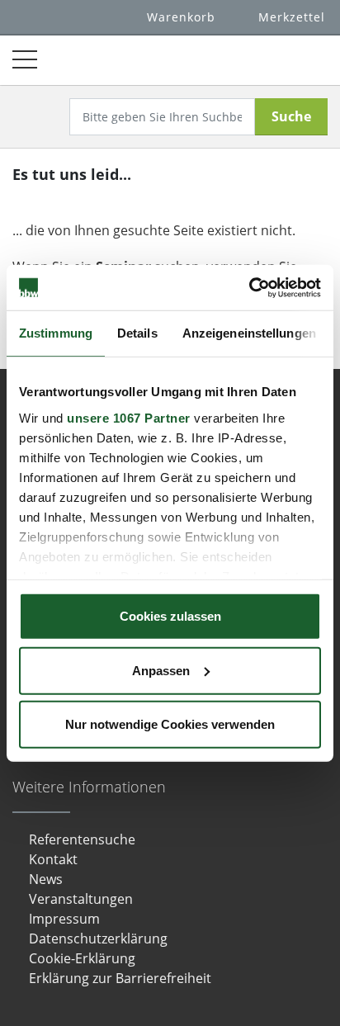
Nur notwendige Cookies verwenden (170, 724)
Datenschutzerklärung (98, 938)
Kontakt (53, 859)
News (46, 879)
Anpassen (161, 670)
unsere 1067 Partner (129, 417)
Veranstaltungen (81, 899)
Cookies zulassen (170, 616)
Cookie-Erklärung (82, 958)
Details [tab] (137, 333)
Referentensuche (82, 839)
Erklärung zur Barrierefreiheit (120, 978)
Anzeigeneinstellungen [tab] (249, 333)
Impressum (64, 919)
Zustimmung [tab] (55, 333)
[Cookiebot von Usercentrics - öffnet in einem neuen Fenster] (249, 287)
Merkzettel (291, 17)
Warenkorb (181, 17)
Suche (291, 116)
